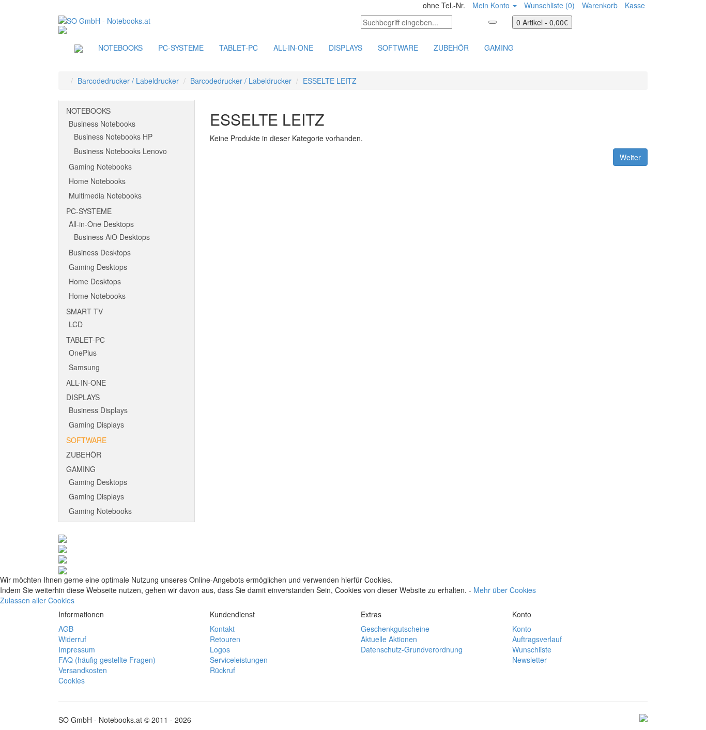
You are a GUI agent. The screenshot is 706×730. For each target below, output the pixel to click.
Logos (220, 649)
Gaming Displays (96, 424)
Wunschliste (531, 649)
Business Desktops (100, 252)
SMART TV (84, 311)
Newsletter (529, 660)
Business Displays (98, 410)
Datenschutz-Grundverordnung (412, 649)
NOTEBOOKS (120, 47)
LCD (76, 324)
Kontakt (222, 628)
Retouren (225, 639)
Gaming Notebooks (100, 166)
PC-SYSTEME (181, 47)
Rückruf (222, 670)
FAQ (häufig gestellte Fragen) (107, 660)
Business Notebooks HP (113, 136)
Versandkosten (82, 670)
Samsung (84, 367)
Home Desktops (95, 281)
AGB (65, 628)
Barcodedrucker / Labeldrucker (128, 80)
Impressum (76, 649)
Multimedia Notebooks (105, 195)
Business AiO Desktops (112, 237)
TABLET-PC (238, 47)
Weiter (630, 157)
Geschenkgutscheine (395, 628)
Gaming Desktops (98, 267)
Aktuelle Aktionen (389, 639)
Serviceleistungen (239, 660)
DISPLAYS (345, 47)
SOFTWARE (398, 47)
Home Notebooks (97, 181)
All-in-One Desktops (101, 224)
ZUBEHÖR (451, 47)
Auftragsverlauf (537, 639)
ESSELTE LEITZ (330, 80)
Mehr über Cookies (504, 590)
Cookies (71, 680)
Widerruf (72, 639)
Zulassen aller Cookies (37, 600)
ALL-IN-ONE (293, 47)
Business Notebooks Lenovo (120, 151)
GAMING (499, 47)
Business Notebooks (102, 123)
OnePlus (83, 352)
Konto (521, 628)
